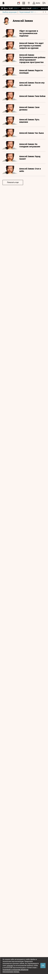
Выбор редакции (10, 12)
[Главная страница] (3, 3)
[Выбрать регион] (29, 3)
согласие (9, 965)
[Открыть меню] (44, 3)
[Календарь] (18, 3)
